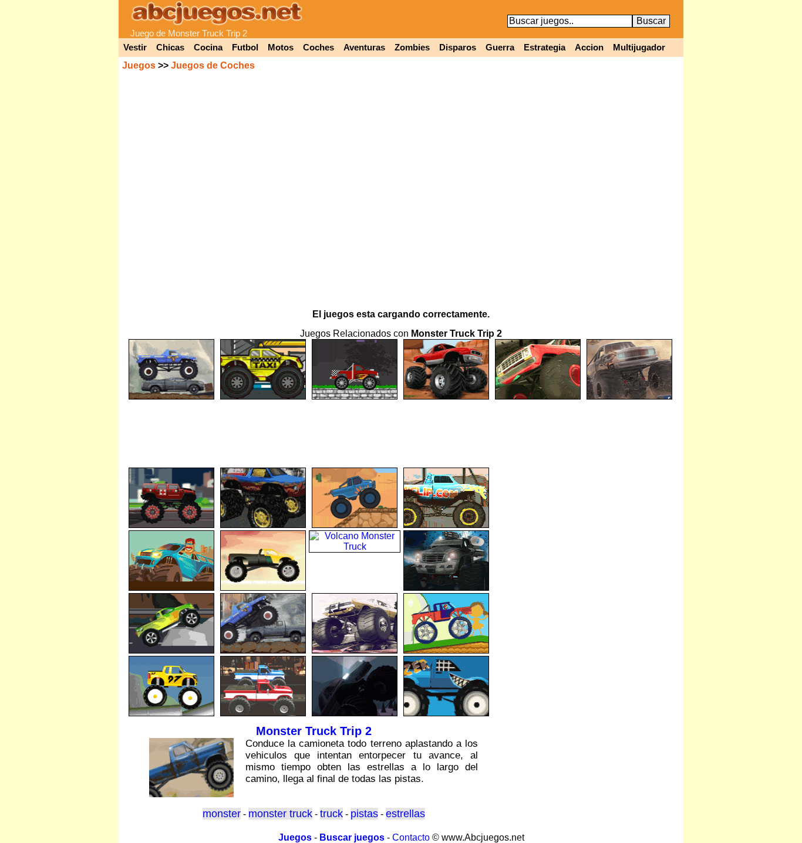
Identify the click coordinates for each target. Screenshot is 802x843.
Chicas (170, 47)
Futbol (245, 47)
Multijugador (639, 47)
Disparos (457, 47)
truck (331, 814)
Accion (589, 47)
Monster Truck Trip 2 (314, 730)
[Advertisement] (401, 428)
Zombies (412, 47)
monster (222, 814)
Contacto (411, 837)
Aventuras (364, 47)
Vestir (135, 47)
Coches (318, 47)
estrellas (405, 814)
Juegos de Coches (213, 65)
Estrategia (544, 47)
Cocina (208, 47)
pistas (364, 814)
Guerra (500, 47)
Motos (281, 47)
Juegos (139, 65)
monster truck (280, 814)
